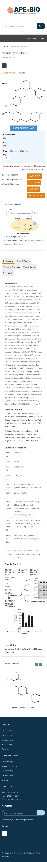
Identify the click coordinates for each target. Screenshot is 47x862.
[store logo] (23, 10)
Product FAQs (7, 762)
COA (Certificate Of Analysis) (12, 597)
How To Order (7, 731)
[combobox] (23, 26)
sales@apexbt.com (14, 180)
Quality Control (29, 267)
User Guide (8, 273)
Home (6, 46)
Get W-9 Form (7, 775)
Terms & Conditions (9, 766)
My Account (31, 38)
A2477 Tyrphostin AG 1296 (23, 708)
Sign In (41, 38)
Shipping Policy (8, 740)
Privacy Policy (7, 771)
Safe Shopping (7, 735)
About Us (5, 749)
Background (8, 261)
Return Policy (7, 744)
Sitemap (5, 780)
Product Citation (23, 261)
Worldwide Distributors (10, 184)
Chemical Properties (11, 267)
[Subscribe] (41, 812)
